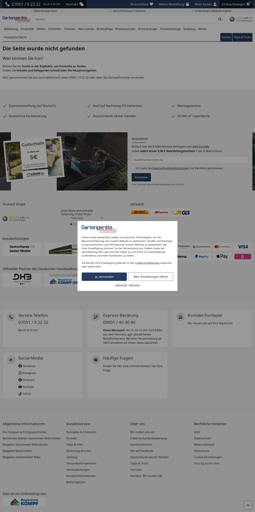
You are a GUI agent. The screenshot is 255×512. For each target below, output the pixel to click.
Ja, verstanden (104, 277)
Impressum (134, 285)
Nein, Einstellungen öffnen (150, 277)
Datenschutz (121, 285)
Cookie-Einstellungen (147, 263)
